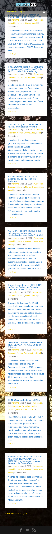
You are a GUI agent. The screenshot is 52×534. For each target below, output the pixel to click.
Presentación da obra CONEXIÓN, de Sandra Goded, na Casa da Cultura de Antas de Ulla (25, 287)
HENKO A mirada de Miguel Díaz (24, 400)
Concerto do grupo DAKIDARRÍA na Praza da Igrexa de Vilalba (24, 125)
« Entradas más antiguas (16, 513)
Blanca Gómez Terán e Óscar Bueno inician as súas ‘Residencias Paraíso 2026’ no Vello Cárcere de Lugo (25, 69)
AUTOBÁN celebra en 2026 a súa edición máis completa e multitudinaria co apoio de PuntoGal (25, 233)
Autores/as (38, 20)
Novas (28, 23)
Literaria (20, 23)
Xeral (34, 23)
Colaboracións (14, 406)
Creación (12, 23)
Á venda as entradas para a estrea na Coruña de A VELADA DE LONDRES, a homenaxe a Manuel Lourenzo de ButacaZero (25, 459)
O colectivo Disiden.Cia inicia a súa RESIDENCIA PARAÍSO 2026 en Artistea (25, 344)
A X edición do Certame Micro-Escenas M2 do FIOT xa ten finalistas (23, 178)
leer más (12, 54)
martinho (15, 20)
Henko (34, 406)
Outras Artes (29, 77)
